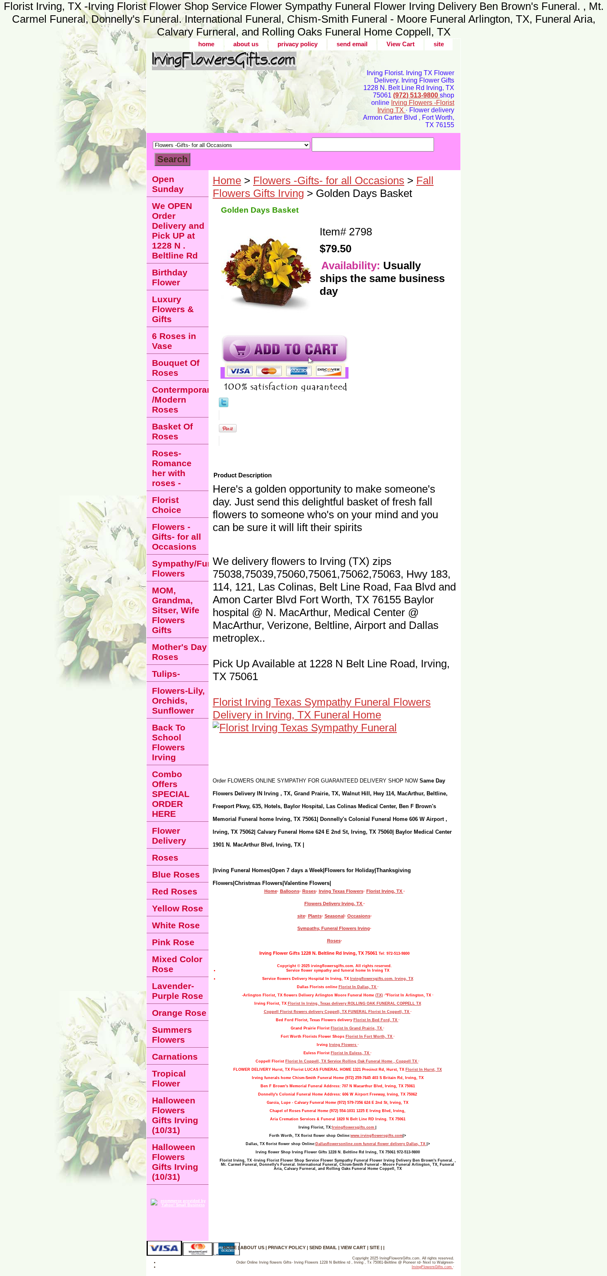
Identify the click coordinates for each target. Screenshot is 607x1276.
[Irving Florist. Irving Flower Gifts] (250, 64)
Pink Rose (173, 942)
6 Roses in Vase (174, 341)
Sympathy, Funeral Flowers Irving (333, 928)
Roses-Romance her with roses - (172, 468)
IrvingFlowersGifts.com (432, 1267)
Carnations (175, 1056)
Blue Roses (176, 874)
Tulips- (166, 673)
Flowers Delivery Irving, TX (333, 903)
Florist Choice (166, 505)
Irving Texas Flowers (341, 891)
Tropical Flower (169, 1078)
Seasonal (334, 915)
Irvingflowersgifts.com (353, 1127)
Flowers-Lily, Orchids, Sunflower (178, 700)
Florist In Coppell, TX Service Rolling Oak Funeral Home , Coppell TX (351, 1061)
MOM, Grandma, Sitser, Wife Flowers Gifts (175, 610)
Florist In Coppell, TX (389, 1012)
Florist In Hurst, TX (423, 1069)
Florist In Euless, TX (350, 1053)
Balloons (289, 891)
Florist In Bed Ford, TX (375, 1020)
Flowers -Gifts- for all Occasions (328, 180)
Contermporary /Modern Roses (180, 399)
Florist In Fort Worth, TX (370, 1036)
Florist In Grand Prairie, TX (357, 1028)
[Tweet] (223, 403)
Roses (309, 891)
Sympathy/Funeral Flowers (180, 568)
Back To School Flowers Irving (168, 742)
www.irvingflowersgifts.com (377, 1136)
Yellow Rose (177, 908)
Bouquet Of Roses (175, 367)
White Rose (176, 925)
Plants (315, 915)
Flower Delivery (169, 835)
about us (245, 43)
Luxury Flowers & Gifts (173, 309)
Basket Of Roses (172, 431)
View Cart (400, 43)
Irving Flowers (343, 1045)
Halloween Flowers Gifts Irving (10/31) (175, 1115)
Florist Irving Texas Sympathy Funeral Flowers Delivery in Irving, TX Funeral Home (322, 708)
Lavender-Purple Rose (177, 991)
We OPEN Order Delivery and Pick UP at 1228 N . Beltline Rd (178, 230)
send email (352, 43)
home (206, 43)
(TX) (379, 995)
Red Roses (174, 891)
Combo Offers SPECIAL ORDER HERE (171, 793)
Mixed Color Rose (177, 964)
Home (227, 180)
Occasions (358, 915)
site (439, 43)
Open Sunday (168, 184)
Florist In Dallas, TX (358, 987)
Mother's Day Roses (179, 652)
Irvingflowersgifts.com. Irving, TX (381, 979)
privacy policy (297, 43)
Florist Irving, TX (384, 891)
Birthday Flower (169, 277)
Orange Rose (179, 1012)
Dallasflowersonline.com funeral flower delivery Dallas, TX (371, 1144)
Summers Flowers (172, 1034)
